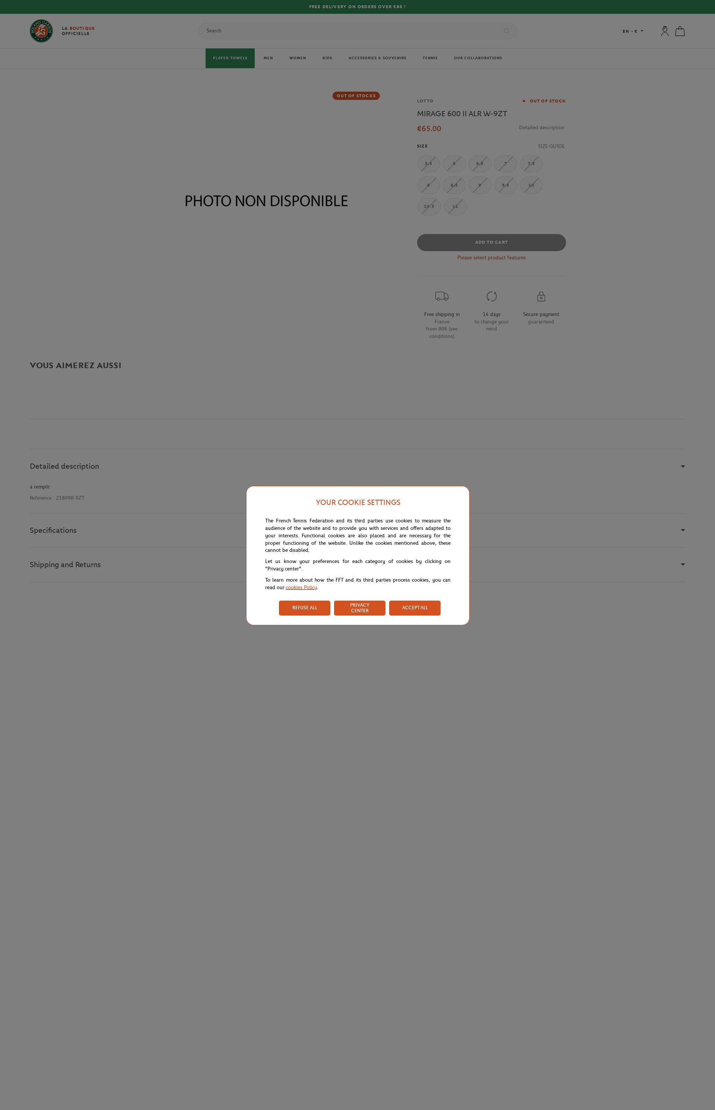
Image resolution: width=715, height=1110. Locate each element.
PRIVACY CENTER (359, 607)
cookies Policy (301, 587)
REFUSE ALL (304, 607)
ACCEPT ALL (415, 607)
